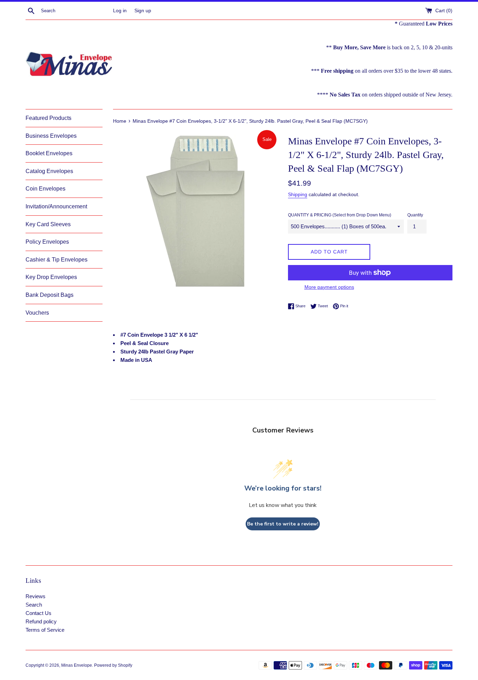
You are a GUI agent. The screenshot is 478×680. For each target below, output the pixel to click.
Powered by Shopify (113, 665)
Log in (120, 10)
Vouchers (37, 313)
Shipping (297, 194)
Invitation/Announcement (56, 206)
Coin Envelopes (45, 189)
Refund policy (41, 621)
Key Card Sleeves (48, 224)
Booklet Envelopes (49, 153)
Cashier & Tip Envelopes (56, 260)
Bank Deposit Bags (49, 295)
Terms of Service (45, 630)
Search (34, 605)
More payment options (329, 287)
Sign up (142, 10)
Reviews (35, 596)
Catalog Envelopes (49, 171)
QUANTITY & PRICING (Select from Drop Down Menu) (339, 215)
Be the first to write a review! (282, 524)
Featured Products (48, 118)
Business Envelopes (51, 136)
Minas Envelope (76, 665)
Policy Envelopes (47, 242)
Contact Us (38, 613)
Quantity (415, 215)
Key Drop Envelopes (51, 277)
